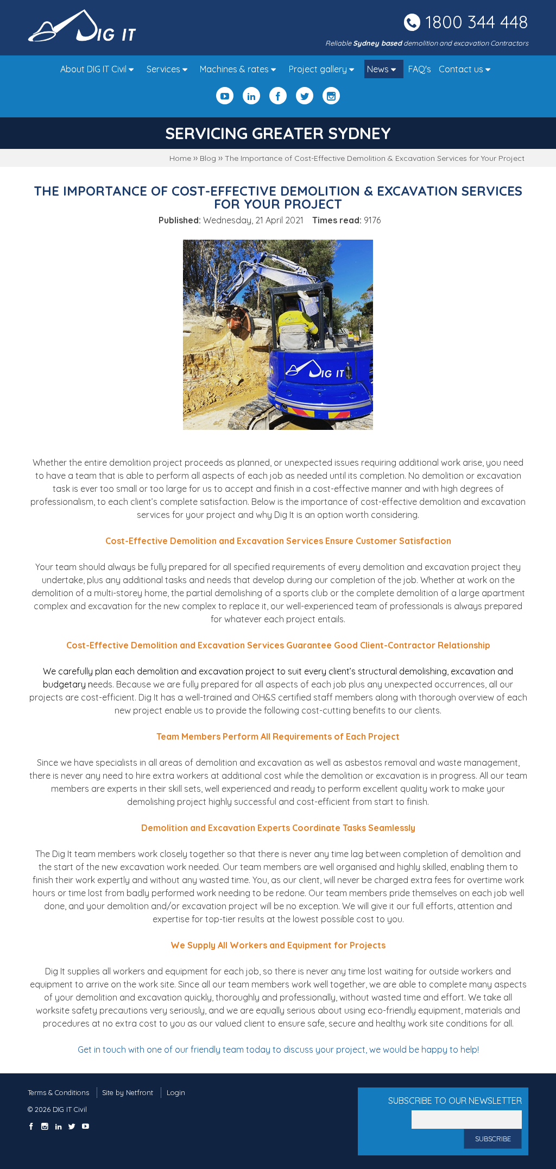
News (379, 69)
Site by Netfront (127, 1092)
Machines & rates (235, 69)
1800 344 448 (477, 22)
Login (176, 1092)
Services (164, 69)
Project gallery (319, 69)
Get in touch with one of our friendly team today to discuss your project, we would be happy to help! (278, 1049)
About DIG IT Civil (94, 69)
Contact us (462, 69)
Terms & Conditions (58, 1092)
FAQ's (419, 69)
